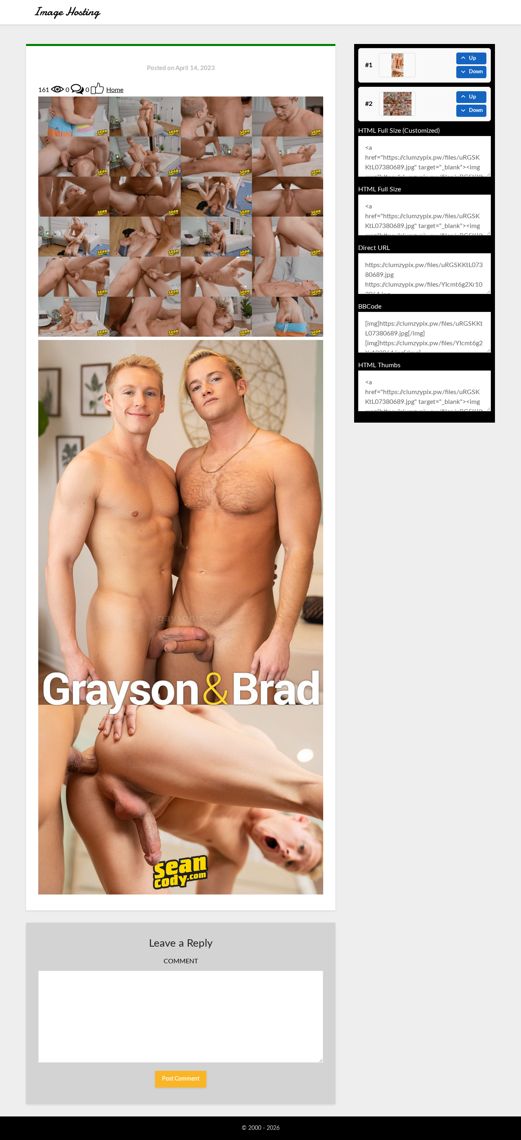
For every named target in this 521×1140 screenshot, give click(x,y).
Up (472, 58)
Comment (181, 961)
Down (476, 72)
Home (114, 90)
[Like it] (97, 88)
